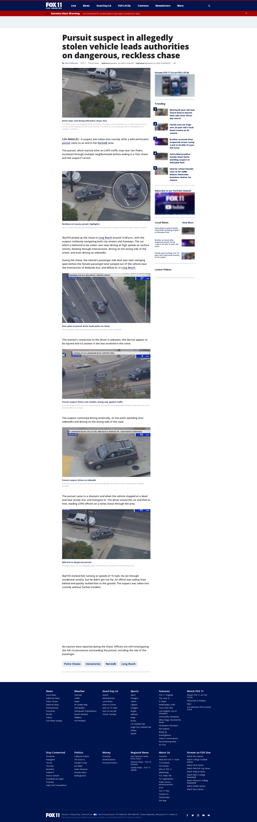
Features (164, 691)
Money (106, 752)
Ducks (133, 720)
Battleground (80, 775)
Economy (106, 756)
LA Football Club (138, 724)
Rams (133, 695)
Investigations (165, 735)
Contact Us (164, 794)
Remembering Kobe (167, 741)
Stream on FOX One (199, 752)
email (209, 815)
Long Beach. (128, 267)
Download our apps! (55, 779)
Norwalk (102, 143)
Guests (105, 695)
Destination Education (168, 725)
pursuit (66, 143)
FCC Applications (166, 779)
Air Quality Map (81, 704)
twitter (193, 815)
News (49, 691)
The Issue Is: (164, 698)
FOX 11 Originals (166, 695)
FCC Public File (165, 775)
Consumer (50, 711)
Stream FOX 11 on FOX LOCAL (197, 696)
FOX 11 (83, 63)
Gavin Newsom (81, 769)
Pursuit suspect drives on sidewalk (79, 480)
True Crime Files (166, 708)
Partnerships (164, 797)
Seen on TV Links (109, 708)
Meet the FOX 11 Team (169, 759)
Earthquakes (79, 708)
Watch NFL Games (195, 756)
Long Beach (105, 237)
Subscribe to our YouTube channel (173, 190)
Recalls (49, 714)
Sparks (133, 733)
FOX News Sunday (54, 720)
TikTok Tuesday (109, 714)
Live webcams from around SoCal (199, 708)
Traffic (77, 698)
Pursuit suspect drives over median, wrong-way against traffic (92, 402)
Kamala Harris (80, 772)
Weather (79, 691)
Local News (161, 222)
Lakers (133, 701)
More (180, 5)
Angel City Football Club (141, 727)
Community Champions (169, 716)
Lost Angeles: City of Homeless (168, 712)
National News (52, 704)
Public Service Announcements (166, 783)
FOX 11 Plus (164, 791)
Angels (133, 711)
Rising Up (163, 732)
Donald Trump (80, 762)
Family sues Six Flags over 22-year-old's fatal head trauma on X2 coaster (167, 255)
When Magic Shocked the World (170, 721)
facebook (187, 815)
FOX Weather (80, 720)
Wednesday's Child (167, 704)
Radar (76, 701)
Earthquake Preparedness (85, 711)
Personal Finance (109, 762)
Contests (163, 756)
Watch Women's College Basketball (197, 781)
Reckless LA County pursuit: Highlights (81, 224)
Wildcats (134, 714)
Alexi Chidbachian (71, 63)
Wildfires (78, 717)
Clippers (134, 704)
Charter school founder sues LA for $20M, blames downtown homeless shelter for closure (182, 174)
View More (188, 222)
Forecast (78, 695)
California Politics (81, 756)
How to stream (52, 775)
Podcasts (50, 782)
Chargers (134, 698)
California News (53, 698)
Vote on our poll (109, 711)
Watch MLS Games (195, 789)
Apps (189, 704)
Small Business (108, 759)
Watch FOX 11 (195, 691)
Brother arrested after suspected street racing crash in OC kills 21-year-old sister (166, 243)
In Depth (162, 701)
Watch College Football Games (197, 760)
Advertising (163, 772)
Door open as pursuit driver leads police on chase (86, 326)
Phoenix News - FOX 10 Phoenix (141, 763)
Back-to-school (109, 704)
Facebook (50, 756)
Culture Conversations (168, 738)
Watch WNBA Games (196, 786)
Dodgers (134, 708)
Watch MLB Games (195, 765)
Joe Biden (78, 766)
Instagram (50, 759)
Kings (133, 717)
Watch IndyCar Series (196, 771)
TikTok (49, 762)
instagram (198, 815)
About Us (164, 752)
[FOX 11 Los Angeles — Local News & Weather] (55, 6)
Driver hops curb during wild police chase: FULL (84, 120)
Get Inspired (164, 728)
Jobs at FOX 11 (165, 769)
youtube (203, 815)
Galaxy (133, 730)
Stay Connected (55, 752)
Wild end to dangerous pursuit (77, 562)
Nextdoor (50, 769)
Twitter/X (50, 772)
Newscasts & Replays (196, 700)
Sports (135, 691)
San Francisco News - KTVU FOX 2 (140, 757)
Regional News (140, 752)
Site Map (163, 800)
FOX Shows (164, 766)
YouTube (50, 766)
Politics (49, 717)
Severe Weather (81, 714)
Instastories (93, 663)
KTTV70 (162, 745)
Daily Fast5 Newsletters (56, 785)
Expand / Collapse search (209, 6)
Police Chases (93, 63)
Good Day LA (110, 691)
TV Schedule (164, 762)
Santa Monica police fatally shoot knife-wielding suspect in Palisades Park (167, 230)
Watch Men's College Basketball (196, 776)
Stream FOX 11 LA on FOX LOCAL (172, 72)
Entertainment (52, 708)
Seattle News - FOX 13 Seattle (140, 768)
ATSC (161, 787)
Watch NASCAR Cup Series (198, 768)
